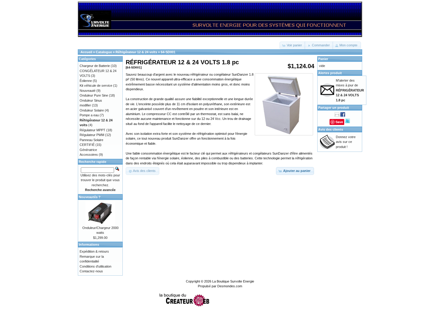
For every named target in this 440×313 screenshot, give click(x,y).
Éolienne (86, 81)
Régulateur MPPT (92, 130)
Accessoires (89, 154)
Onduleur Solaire (92, 110)
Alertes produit (330, 73)
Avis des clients (330, 129)
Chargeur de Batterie (95, 66)
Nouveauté (87, 90)
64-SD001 (168, 52)
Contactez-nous (91, 271)
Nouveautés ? (90, 197)
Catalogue (104, 52)
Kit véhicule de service (96, 85)
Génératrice (88, 150)
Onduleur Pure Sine (94, 95)
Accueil (86, 52)
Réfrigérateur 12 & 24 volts (136, 52)
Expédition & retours (94, 251)
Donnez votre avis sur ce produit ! (346, 142)
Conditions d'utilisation (95, 266)
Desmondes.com (229, 286)
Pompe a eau (89, 115)
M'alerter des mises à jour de (350, 90)
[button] (293, 45)
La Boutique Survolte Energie (233, 281)
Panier (323, 59)
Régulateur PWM (92, 135)
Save (339, 122)
